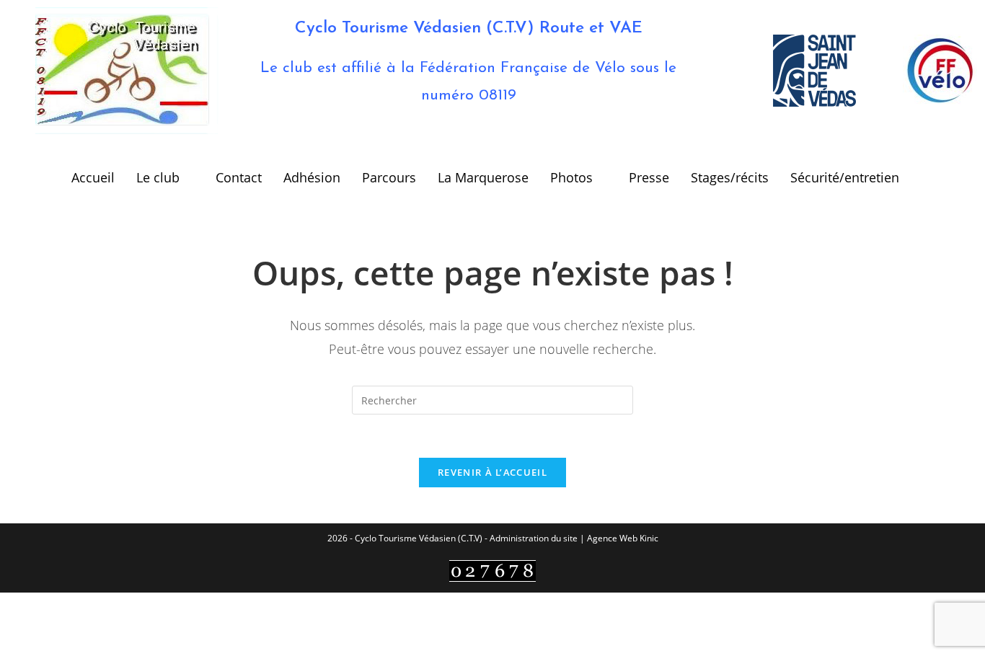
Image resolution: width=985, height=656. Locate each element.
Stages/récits (730, 177)
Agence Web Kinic (622, 538)
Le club (158, 177)
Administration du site (534, 538)
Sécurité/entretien (844, 177)
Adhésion (311, 177)
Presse (649, 177)
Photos (571, 177)
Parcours (389, 177)
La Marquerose (483, 177)
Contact (239, 177)
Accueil (93, 177)
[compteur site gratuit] (492, 570)
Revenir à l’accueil (492, 472)
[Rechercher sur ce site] (492, 399)
